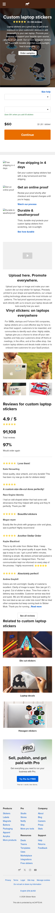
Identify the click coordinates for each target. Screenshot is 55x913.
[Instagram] (30, 870)
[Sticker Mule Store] (19, 870)
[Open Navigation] (4, 4)
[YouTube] (35, 870)
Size (6, 91)
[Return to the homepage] (27, 4)
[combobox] (27, 97)
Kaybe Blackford (11, 541)
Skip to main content (2, 2)
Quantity (8, 104)
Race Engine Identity (13, 494)
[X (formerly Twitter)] (25, 870)
